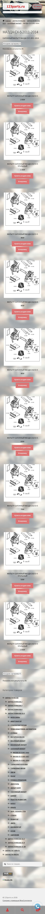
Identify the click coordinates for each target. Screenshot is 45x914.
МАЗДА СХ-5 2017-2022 (21, 752)
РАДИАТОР (14, 819)
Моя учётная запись (7, 910)
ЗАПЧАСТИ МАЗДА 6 (15, 709)
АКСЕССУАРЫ (15, 717)
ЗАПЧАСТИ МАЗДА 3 (15, 705)
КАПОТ (13, 803)
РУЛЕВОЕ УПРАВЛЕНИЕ (18, 780)
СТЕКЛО (13, 815)
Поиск (22, 910)
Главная (8, 21)
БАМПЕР (13, 796)
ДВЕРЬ (12, 823)
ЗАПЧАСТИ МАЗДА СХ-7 (16, 839)
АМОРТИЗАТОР (16, 721)
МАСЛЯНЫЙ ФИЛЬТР (17, 741)
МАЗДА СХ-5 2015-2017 (21, 756)
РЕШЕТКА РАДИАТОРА (18, 800)
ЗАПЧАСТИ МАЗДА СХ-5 (16, 713)
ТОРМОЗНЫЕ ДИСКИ (17, 768)
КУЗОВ (12, 831)
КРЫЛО (13, 807)
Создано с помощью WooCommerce (17, 900)
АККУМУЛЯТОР (15, 827)
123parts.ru (16, 6)
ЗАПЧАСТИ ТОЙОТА (12, 850)
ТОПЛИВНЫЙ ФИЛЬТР (18, 792)
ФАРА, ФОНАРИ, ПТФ (18, 811)
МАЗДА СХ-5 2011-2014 (21, 760)
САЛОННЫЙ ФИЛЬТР (14, 23)
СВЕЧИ (12, 772)
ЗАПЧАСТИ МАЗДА (18, 21)
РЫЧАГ (12, 776)
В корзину (22, 111)
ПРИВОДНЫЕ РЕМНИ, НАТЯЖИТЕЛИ (23, 729)
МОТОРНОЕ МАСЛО (17, 737)
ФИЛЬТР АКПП (15, 788)
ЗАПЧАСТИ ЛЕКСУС (12, 854)
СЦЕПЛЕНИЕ (14, 835)
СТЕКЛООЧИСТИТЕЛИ (18, 725)
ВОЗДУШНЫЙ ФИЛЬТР (18, 745)
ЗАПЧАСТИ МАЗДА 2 (15, 702)
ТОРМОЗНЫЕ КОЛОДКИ (19, 764)
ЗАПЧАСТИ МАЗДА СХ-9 (16, 843)
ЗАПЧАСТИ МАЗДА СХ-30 (17, 847)
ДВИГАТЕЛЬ (14, 784)
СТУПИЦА (13, 733)
